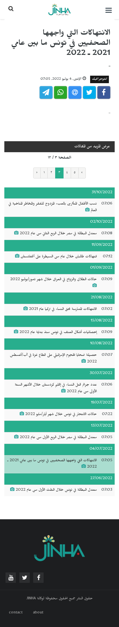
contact (16, 613)
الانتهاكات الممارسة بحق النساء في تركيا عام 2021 (63, 309)
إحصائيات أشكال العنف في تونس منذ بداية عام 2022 (58, 332)
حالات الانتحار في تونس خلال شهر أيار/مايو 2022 (61, 414)
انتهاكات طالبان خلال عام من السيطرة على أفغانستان (59, 257)
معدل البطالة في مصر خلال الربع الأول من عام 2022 (58, 438)
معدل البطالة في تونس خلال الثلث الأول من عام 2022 (56, 490)
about (38, 613)
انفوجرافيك (99, 79)
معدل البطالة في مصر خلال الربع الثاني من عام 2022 (58, 234)
